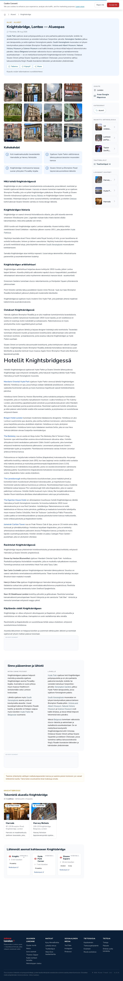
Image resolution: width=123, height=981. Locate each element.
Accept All (113, 5)
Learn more (80, 6)
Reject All (100, 5)
